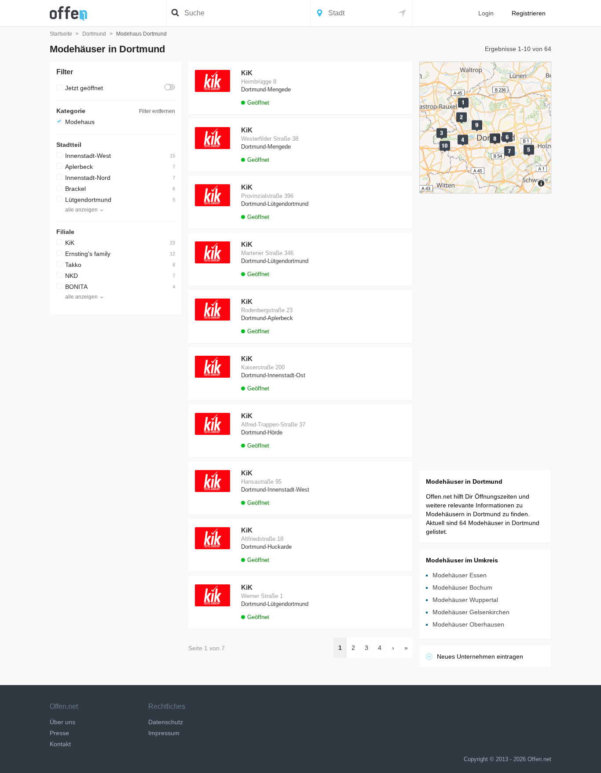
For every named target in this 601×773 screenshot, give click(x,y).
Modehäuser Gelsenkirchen (470, 612)
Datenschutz (165, 722)
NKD (71, 275)
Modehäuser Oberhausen (468, 624)
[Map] (485, 127)
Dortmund (94, 34)
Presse (59, 733)
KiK (69, 242)
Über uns (62, 722)
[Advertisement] (116, 453)
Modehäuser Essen (459, 575)
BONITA (76, 286)
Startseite (61, 34)
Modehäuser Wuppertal (465, 599)
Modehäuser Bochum (462, 587)
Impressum (164, 733)
